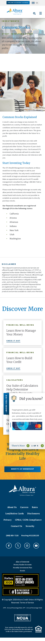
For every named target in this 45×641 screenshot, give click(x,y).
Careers (24, 507)
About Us (12, 507)
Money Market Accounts (23, 565)
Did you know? (6, 404)
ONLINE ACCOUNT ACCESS (18, 2)
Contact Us (16, 526)
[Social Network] (9, 545)
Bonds (22, 571)
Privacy (8, 520)
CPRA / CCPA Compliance (28, 520)
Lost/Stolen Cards (14, 513)
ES (37, 3)
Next (42, 445)
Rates (35, 507)
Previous (28, 445)
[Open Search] (34, 15)
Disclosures (33, 513)
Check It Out (13, 341)
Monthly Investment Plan (22, 568)
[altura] (15, 11)
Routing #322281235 (30, 535)
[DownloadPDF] (22, 617)
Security (30, 526)
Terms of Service (27, 602)
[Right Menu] (40, 13)
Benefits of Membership (22, 469)
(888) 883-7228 (12, 535)
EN (33, 3)
